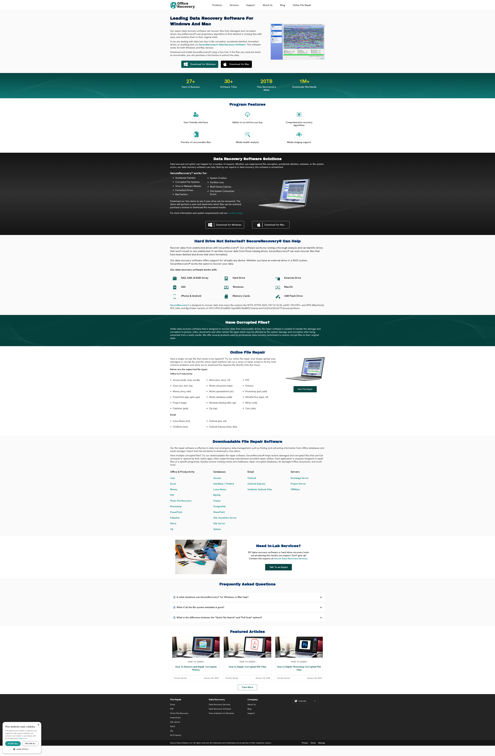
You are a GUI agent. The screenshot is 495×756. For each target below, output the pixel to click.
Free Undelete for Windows (221, 713)
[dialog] (22, 737)
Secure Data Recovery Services (290, 558)
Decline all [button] (30, 743)
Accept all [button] (13, 743)
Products (217, 5)
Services (234, 5)
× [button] (38, 725)
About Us (268, 5)
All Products (175, 735)
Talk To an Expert (278, 567)
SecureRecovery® (179, 305)
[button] (247, 597)
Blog (282, 5)
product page (235, 213)
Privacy (305, 743)
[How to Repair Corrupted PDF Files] (247, 646)
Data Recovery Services (219, 704)
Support (250, 5)
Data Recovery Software (220, 709)
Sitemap (321, 743)
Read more (23, 738)
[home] (182, 5)
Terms (313, 743)
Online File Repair (302, 5)
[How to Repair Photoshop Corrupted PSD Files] (299, 646)
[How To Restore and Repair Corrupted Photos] (196, 646)
